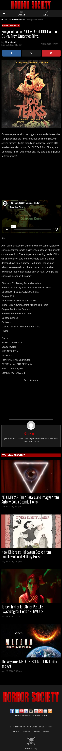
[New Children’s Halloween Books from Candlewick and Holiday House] (31, 531)
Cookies (26, 732)
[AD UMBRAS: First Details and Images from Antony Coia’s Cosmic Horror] (31, 476)
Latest (21, 15)
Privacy (36, 732)
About (16, 732)
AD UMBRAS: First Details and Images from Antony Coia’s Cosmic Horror (30, 499)
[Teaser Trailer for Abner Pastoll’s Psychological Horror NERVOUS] (31, 586)
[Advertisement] (31, 180)
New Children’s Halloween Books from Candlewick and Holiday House (26, 554)
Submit (46, 15)
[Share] (11, 53)
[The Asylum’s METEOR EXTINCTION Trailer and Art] (31, 640)
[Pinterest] (51, 53)
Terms (46, 732)
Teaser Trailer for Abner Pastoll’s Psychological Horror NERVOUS (22, 609)
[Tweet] (31, 53)
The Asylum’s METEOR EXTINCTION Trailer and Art (29, 663)
